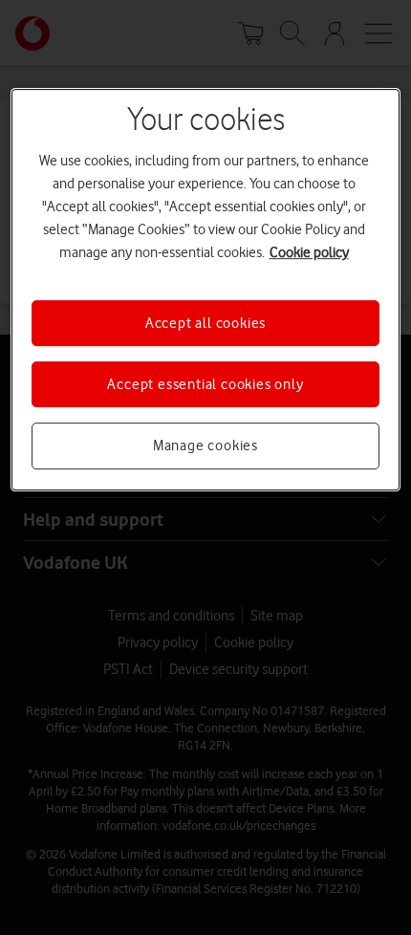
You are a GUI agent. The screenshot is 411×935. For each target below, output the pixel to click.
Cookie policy (309, 252)
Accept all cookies (205, 323)
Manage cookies (205, 446)
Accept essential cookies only (205, 384)
